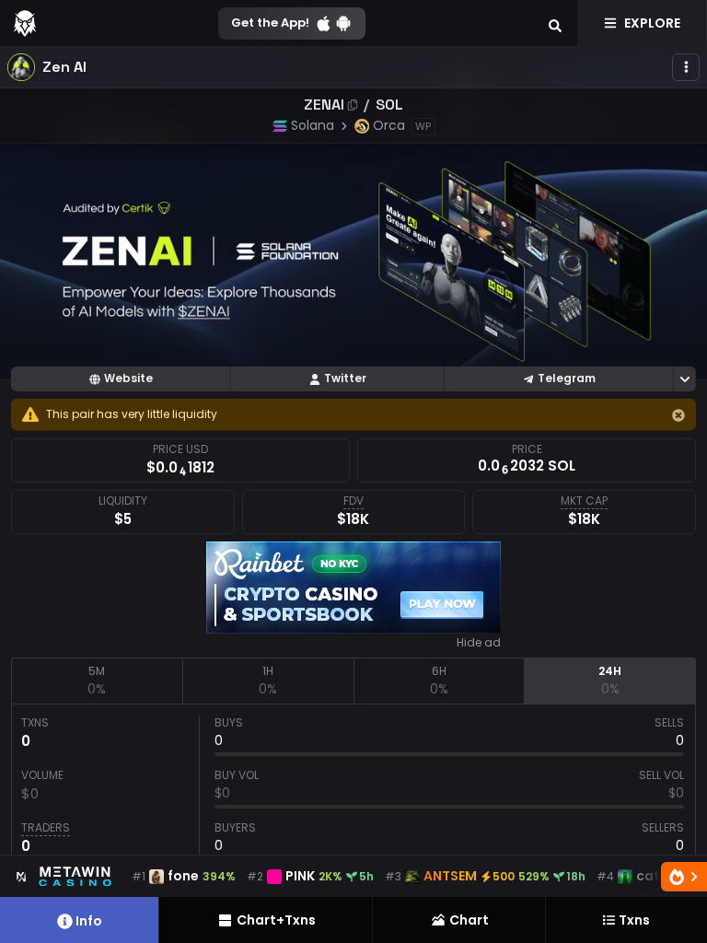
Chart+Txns (276, 920)
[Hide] (678, 415)
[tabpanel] (353, 789)
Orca (389, 125)
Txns (634, 920)
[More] (686, 67)
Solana (312, 125)
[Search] (555, 23)
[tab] (96, 681)
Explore (652, 23)
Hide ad (479, 642)
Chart (469, 920)
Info (88, 921)
